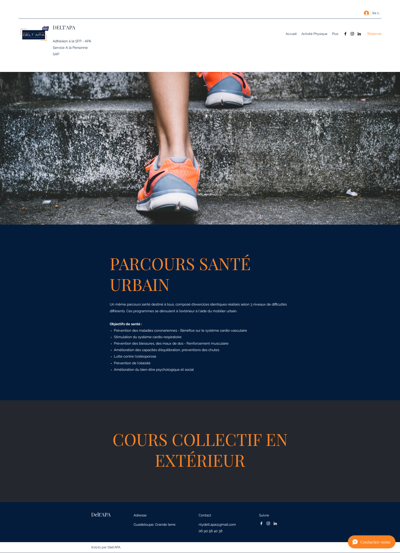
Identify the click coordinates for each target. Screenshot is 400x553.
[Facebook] (345, 33)
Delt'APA (101, 514)
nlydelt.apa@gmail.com (217, 524)
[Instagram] (352, 33)
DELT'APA (64, 27)
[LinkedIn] (359, 33)
